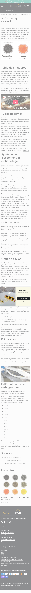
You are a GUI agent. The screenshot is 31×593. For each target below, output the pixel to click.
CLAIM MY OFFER (23, 298)
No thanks (23, 302)
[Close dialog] (30, 287)
